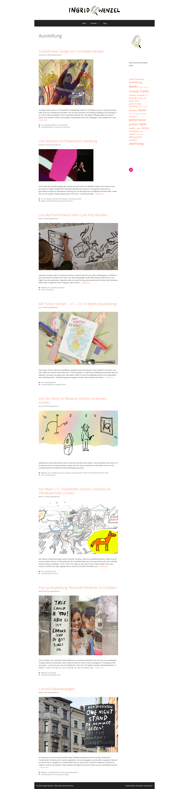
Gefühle (48, 475)
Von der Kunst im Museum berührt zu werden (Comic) (73, 400)
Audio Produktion (136, 79)
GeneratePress (68, 786)
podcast (133, 124)
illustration (64, 125)
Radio (142, 124)
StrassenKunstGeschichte (69, 772)
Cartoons (62, 473)
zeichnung (66, 127)
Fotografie (52, 675)
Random (62, 288)
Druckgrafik (57, 384)
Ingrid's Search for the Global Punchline (91, 473)
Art (42, 125)
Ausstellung (47, 125)
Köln (130, 114)
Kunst (60, 127)
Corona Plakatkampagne (57, 689)
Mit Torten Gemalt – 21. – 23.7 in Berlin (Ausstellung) (77, 304)
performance (49, 290)
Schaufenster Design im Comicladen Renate (71, 51)
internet (133, 110)
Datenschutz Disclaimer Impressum (139, 786)
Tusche (142, 131)
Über (84, 23)
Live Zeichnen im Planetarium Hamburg (68, 141)
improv (146, 106)
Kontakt (93, 23)
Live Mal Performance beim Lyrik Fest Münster (73, 215)
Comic (58, 125)
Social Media (134, 131)
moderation (133, 117)
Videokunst (139, 134)
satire (138, 128)
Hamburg (56, 201)
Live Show (78, 199)
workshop (133, 140)
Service (145, 128)
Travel (106, 473)
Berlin (54, 125)
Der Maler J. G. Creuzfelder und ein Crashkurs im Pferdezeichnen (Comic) (75, 491)
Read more (43, 120)
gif (145, 98)
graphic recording (68, 199)
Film (146, 95)
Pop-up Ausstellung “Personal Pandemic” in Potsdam (77, 587)
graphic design (64, 774)
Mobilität (143, 114)
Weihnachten (135, 137)
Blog (105, 23)
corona (56, 774)
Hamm (141, 106)
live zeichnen (68, 201)
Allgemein (44, 288)
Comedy (54, 199)
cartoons (146, 87)
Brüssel (140, 87)
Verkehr (132, 134)
